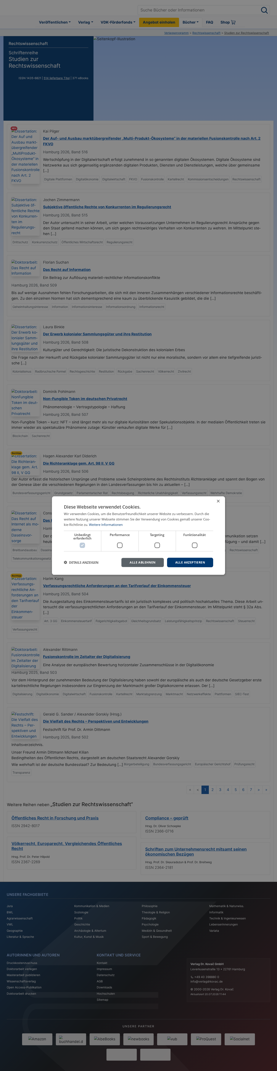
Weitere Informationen (106, 524)
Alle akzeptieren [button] (190, 562)
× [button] (218, 501)
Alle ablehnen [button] (142, 562)
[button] (81, 562)
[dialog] (138, 535)
